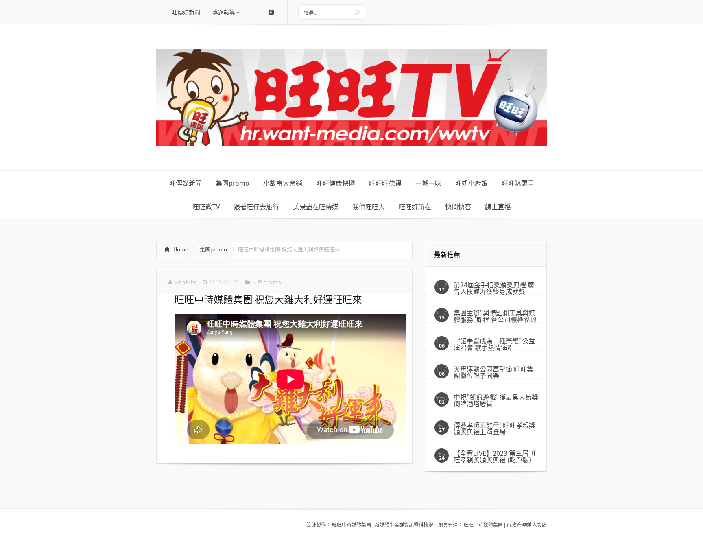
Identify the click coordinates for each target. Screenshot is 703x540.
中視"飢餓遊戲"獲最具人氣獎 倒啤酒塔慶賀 (496, 400)
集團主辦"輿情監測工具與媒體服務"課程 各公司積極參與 (495, 316)
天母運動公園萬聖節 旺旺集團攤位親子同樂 (493, 372)
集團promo (213, 249)
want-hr (186, 282)
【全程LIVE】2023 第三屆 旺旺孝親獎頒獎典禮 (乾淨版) (495, 456)
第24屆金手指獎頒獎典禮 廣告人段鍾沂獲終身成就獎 (494, 288)
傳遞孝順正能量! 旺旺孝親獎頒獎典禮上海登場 (494, 428)
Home (180, 249)
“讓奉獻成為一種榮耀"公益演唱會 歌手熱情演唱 (494, 344)
